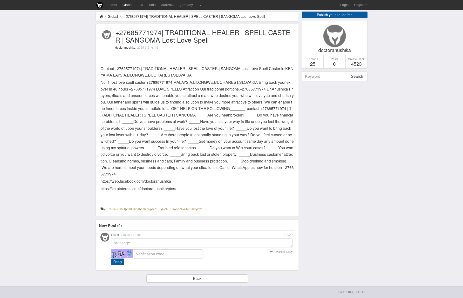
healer (145, 209)
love (200, 209)
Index (113, 4)
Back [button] (197, 278)
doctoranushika (125, 47)
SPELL (156, 209)
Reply (117, 261)
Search (357, 76)
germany (186, 4)
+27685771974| (115, 209)
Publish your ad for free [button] (335, 14)
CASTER (168, 209)
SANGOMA (183, 209)
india (152, 4)
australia (167, 4)
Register (360, 4)
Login (344, 4)
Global (127, 4)
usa (140, 4)
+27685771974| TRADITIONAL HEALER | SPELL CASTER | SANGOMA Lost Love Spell (194, 16)
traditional (133, 209)
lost (193, 209)
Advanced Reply (283, 251)
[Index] (101, 16)
